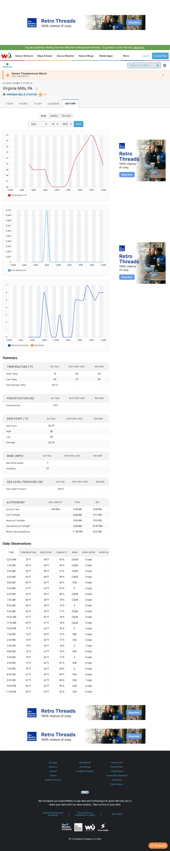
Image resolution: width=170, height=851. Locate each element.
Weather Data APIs (53, 780)
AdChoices (117, 780)
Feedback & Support (85, 771)
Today (9, 103)
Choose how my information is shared (85, 814)
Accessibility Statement (117, 775)
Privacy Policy (117, 767)
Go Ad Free (160, 55)
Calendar (53, 103)
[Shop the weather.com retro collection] (85, 22)
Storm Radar (103, 827)
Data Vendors (117, 784)
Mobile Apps (106, 56)
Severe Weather (65, 56)
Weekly (54, 116)
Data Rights (117, 814)
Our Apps (53, 762)
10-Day (38, 103)
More (126, 56)
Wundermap (85, 767)
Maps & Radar (44, 56)
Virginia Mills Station (22, 94)
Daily (43, 116)
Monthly (66, 116)
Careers (53, 775)
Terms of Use (117, 762)
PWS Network (85, 762)
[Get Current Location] (157, 65)
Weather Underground (90, 827)
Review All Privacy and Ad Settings (53, 814)
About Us (53, 767)
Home (6, 55)
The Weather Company (67, 827)
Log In (145, 55)
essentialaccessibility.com (85, 792)
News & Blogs (86, 56)
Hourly (23, 103)
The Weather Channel (78, 827)
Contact (53, 771)
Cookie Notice (117, 771)
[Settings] (165, 65)
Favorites (7, 67)
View (78, 124)
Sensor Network (24, 56)
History (70, 103)
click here (138, 47)
